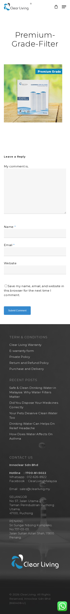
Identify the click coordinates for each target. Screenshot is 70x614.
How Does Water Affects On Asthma (31, 436)
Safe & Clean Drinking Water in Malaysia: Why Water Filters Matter (32, 392)
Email (9, 245)
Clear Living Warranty (25, 345)
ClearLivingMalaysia (42, 481)
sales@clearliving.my (34, 489)
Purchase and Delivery (26, 369)
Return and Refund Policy (29, 363)
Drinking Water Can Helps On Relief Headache (32, 426)
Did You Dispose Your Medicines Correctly (33, 405)
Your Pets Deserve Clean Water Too (33, 415)
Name (10, 227)
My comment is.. (16, 166)
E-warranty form (21, 351)
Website (10, 263)
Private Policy (19, 357)
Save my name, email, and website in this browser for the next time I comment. (34, 290)
